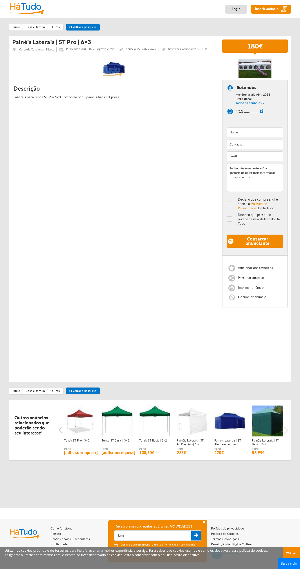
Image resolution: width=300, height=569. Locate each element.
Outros (55, 391)
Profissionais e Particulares (70, 539)
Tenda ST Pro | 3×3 (77, 440)
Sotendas (247, 87)
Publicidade (59, 544)
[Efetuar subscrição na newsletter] (196, 536)
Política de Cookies (225, 533)
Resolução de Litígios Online (231, 544)
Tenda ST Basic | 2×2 (153, 440)
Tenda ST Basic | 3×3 (116, 440)
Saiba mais (289, 563)
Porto (67, 448)
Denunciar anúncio (252, 297)
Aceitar (291, 552)
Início (16, 391)
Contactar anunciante (258, 241)
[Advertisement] (255, 342)
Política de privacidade (227, 528)
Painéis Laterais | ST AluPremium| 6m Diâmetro (190, 442)
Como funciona (61, 528)
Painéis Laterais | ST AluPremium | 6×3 (227, 442)
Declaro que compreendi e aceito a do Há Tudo (258, 203)
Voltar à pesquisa (84, 27)
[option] (114, 68)
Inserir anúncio (267, 9)
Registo (56, 533)
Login (236, 9)
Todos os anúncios (249, 103)
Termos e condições (225, 539)
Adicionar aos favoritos (255, 268)
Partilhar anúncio (251, 278)
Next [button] (286, 430)
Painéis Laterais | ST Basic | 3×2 (265, 442)
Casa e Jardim (35, 391)
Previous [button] (61, 430)
